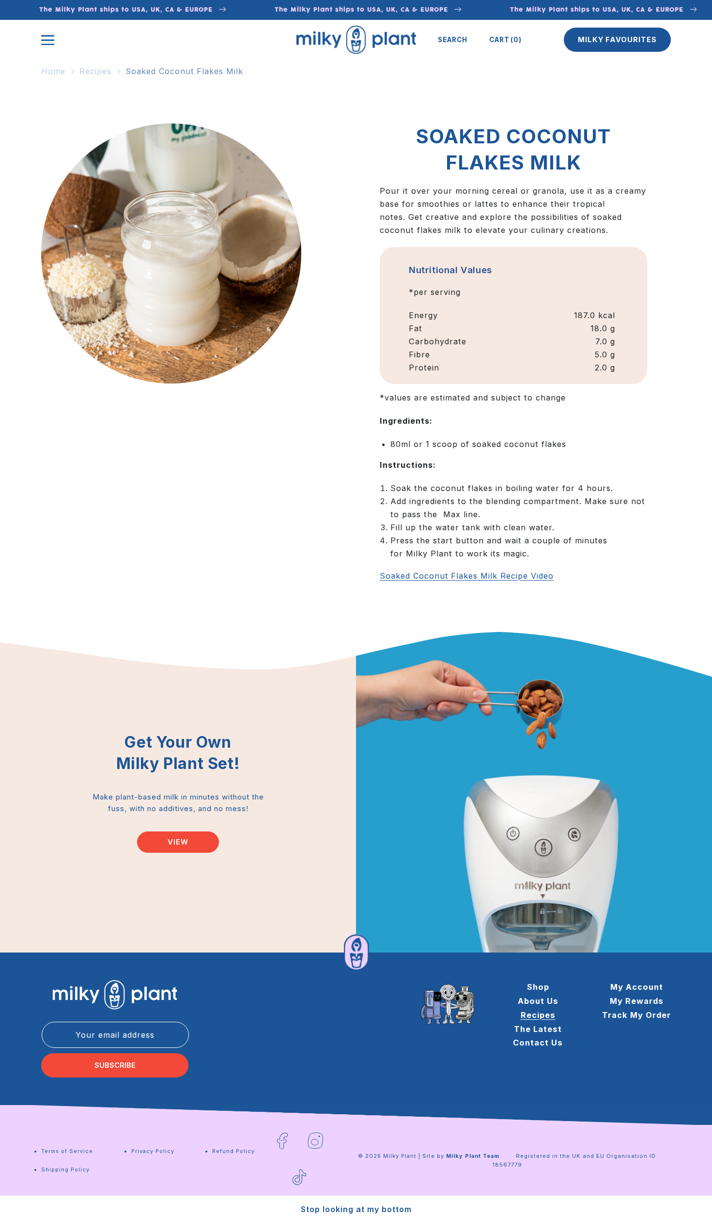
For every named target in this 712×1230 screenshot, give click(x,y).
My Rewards (637, 1001)
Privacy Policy (152, 1151)
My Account (636, 987)
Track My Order (636, 1015)
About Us (538, 1001)
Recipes (95, 71)
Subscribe (115, 1065)
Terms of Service (67, 1151)
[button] (452, 40)
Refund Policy (233, 1151)
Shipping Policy (65, 1169)
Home (53, 71)
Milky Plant (400, 1156)
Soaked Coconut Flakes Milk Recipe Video (467, 576)
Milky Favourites (617, 39)
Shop (538, 987)
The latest (538, 1029)
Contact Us (538, 1042)
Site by (460, 1156)
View (178, 842)
